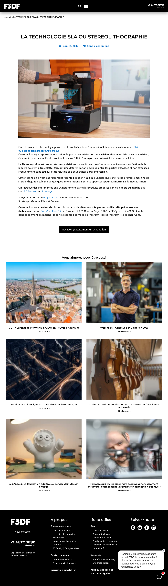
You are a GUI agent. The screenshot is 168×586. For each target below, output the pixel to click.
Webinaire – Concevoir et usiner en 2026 (124, 327)
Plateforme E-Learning (104, 559)
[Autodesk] (27, 544)
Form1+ (56, 211)
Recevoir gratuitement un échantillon (84, 229)
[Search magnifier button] (80, 6)
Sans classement (98, 46)
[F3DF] (27, 522)
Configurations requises (105, 541)
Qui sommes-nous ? (63, 530)
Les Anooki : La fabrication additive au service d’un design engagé (43, 485)
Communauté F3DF (102, 537)
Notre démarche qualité (64, 541)
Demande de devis (62, 559)
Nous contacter (23, 531)
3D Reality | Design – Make (66, 548)
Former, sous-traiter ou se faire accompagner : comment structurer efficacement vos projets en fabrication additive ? (124, 485)
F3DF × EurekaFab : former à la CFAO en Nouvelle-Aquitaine (44, 327)
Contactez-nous (100, 530)
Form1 (44, 211)
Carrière (57, 544)
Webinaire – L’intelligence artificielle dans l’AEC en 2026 (43, 404)
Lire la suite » (44, 331)
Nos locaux (58, 537)
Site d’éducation (101, 562)
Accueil (7, 17)
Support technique (102, 534)
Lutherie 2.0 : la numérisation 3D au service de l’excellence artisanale (124, 406)
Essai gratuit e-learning (64, 563)
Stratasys (47, 191)
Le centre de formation (64, 534)
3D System (30, 191)
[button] (86, 6)
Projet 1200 (50, 197)
